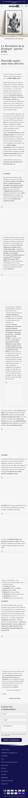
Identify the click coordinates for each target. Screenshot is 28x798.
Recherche (4, 765)
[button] (22, 6)
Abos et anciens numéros (9, 762)
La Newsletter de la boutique (14, 38)
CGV (2, 759)
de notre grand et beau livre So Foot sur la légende (12, 615)
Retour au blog (15, 698)
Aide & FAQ (5, 749)
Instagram (4, 777)
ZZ (7, 617)
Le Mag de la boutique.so (9, 752)
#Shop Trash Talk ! (7, 780)
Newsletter (4, 756)
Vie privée (4, 784)
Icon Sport (4, 771)
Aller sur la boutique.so (14, 690)
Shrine (22, 796)
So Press (4, 774)
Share (4, 694)
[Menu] (2, 6)
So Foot (3, 768)
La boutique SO (11, 796)
